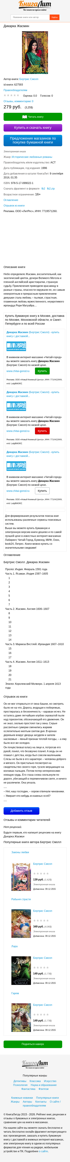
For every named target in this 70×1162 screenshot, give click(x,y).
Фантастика (28, 1089)
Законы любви (20, 852)
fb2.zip (51, 188)
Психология (20, 1085)
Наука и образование (44, 1085)
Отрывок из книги (14, 205)
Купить (42, 371)
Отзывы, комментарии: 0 (18, 101)
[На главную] (35, 6)
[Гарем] (21, 1017)
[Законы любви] (21, 876)
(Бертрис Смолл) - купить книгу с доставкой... (33, 334)
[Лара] (21, 970)
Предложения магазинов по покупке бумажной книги (33, 140)
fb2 (43, 188)
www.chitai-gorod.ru (18, 371)
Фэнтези (44, 1089)
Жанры (15, 1101)
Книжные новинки (22, 1097)
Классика (35, 1081)
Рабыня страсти (21, 899)
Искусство (50, 1081)
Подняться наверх (33, 1044)
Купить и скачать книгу (32, 128)
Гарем (15, 993)
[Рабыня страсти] (21, 923)
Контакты (41, 1101)
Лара (14, 946)
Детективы (20, 1081)
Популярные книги (47, 1097)
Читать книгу (35, 116)
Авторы (27, 1101)
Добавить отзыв (21, 810)
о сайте (43, 1151)
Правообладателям (15, 90)
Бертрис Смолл (28, 79)
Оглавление (11, 200)
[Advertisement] (35, 240)
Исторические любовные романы (32, 157)
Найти (54, 17)
